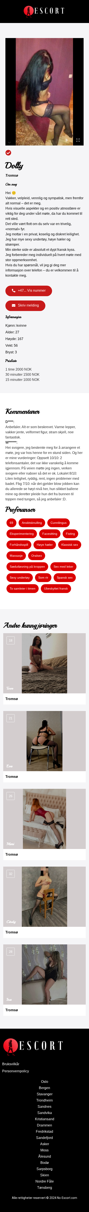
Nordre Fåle (44, 1181)
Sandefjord (44, 1138)
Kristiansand (44, 1119)
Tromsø (11, 175)
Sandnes (44, 1106)
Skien (44, 1175)
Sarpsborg (44, 1169)
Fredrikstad (44, 1131)
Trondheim (44, 1100)
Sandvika (44, 1113)
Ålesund (44, 1156)
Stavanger (44, 1094)
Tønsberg (44, 1187)
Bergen (44, 1088)
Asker (44, 1144)
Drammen (44, 1125)
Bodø (44, 1163)
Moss (44, 1150)
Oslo (44, 1081)
